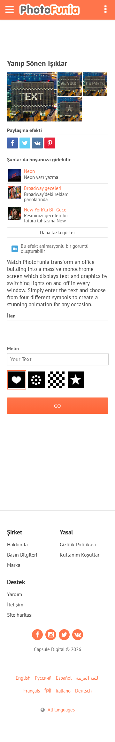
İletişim (15, 604)
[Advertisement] (57, 37)
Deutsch (83, 691)
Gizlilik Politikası (78, 544)
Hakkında (17, 544)
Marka (13, 565)
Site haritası (20, 615)
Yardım (14, 594)
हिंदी (47, 691)
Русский (43, 678)
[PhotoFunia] (49, 10)
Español (64, 678)
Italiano (63, 691)
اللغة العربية (88, 678)
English (23, 678)
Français (31, 691)
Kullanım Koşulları (80, 554)
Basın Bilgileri (22, 554)
